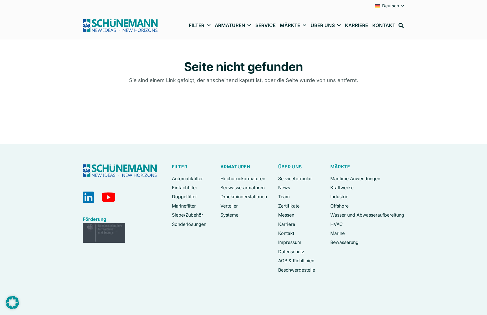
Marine (337, 233)
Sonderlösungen (189, 224)
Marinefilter (184, 206)
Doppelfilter (184, 196)
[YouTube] (108, 197)
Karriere (286, 224)
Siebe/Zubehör (187, 215)
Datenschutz (291, 251)
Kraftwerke (341, 187)
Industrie (339, 196)
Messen (286, 215)
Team (284, 196)
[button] (402, 5)
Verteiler (229, 206)
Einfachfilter (184, 187)
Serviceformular (295, 178)
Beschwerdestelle (296, 270)
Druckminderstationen (243, 196)
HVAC (336, 224)
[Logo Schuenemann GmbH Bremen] (120, 25)
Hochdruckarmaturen (242, 178)
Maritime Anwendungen (355, 178)
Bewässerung (344, 242)
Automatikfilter (187, 178)
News (284, 187)
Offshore (339, 206)
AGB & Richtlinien (296, 260)
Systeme (229, 215)
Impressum (289, 242)
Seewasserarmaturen (242, 187)
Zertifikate (289, 206)
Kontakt (286, 233)
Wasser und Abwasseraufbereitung (367, 215)
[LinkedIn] (88, 197)
